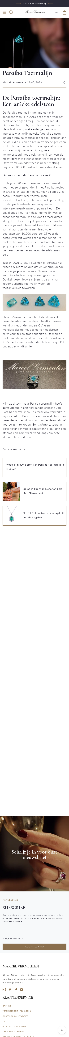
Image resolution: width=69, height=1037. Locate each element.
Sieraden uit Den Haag (14, 1031)
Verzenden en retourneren (17, 1011)
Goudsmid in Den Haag (14, 1026)
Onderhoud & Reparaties (15, 1016)
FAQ (4, 1021)
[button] (11, 12)
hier (30, 346)
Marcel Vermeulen (13, 82)
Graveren (7, 1006)
